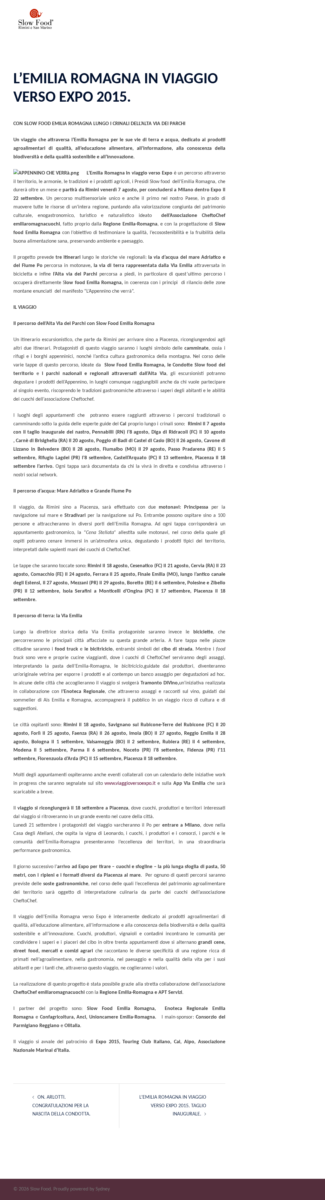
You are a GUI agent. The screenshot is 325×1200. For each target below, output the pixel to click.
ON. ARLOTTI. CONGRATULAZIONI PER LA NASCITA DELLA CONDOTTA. (61, 1106)
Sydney (103, 1189)
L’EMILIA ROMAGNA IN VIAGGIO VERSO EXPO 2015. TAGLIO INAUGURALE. (172, 1106)
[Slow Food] (34, 22)
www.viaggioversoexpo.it (130, 783)
